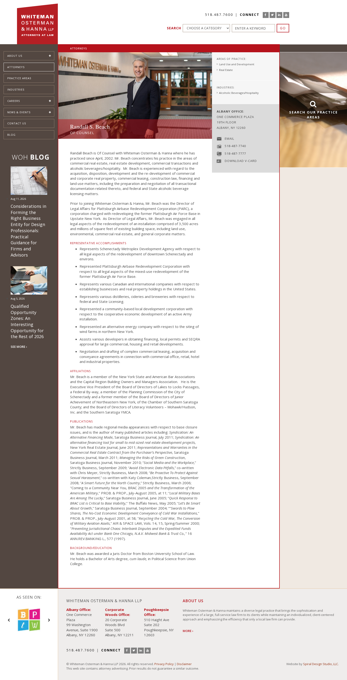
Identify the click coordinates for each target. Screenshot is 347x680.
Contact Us (16, 123)
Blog (11, 134)
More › (188, 631)
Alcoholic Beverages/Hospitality (239, 93)
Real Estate (226, 70)
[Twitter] (272, 15)
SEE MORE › (19, 346)
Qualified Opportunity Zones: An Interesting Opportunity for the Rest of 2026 (27, 321)
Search (174, 28)
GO (283, 28)
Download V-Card (241, 161)
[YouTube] (286, 15)
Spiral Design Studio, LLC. (321, 664)
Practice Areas (19, 78)
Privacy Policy (164, 664)
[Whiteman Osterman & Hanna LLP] (37, 22)
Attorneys (16, 67)
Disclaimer (184, 664)
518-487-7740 (235, 146)
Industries (15, 89)
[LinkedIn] (279, 15)
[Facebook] (266, 15)
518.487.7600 (219, 14)
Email (229, 138)
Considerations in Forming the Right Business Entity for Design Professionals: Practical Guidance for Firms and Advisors (28, 230)
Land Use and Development (236, 64)
